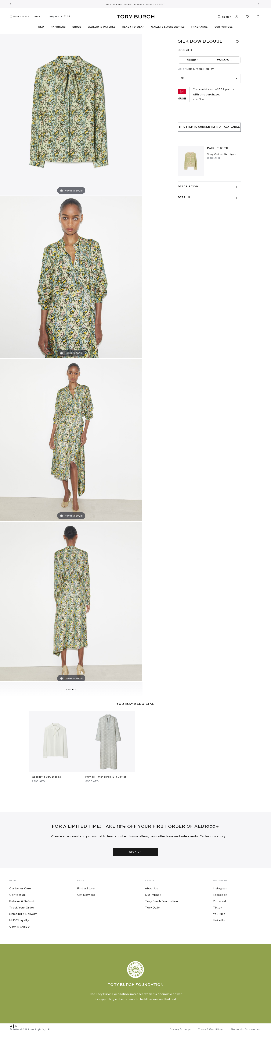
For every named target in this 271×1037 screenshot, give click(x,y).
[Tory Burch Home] (135, 16)
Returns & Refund (21, 901)
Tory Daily (152, 907)
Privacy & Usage (180, 1029)
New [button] (41, 27)
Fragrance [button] (199, 27)
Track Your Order (21, 907)
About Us (151, 888)
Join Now (198, 99)
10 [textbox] (182, 78)
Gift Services (86, 894)
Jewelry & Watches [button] (102, 27)
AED (37, 16)
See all (71, 689)
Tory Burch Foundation (161, 901)
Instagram (220, 888)
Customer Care (20, 888)
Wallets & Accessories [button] (168, 27)
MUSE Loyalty (19, 920)
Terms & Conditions (211, 1029)
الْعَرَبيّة (67, 16)
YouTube (219, 913)
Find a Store (21, 16)
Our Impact (153, 894)
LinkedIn (219, 920)
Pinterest (219, 901)
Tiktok (217, 907)
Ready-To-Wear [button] (133, 27)
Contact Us (17, 894)
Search (226, 16)
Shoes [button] (76, 27)
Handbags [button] (58, 27)
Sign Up (135, 852)
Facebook (220, 894)
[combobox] (209, 78)
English (54, 16)
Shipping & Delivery (23, 913)
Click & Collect (19, 926)
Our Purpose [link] (223, 27)
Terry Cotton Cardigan (221, 154)
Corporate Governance (246, 1029)
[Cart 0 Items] (256, 17)
